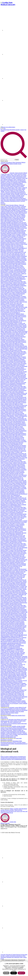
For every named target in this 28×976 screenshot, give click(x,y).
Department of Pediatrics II (7, 288)
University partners (21, 742)
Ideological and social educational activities (17, 346)
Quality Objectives (18, 174)
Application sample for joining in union (14, 244)
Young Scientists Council (6, 197)
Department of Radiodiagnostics (17, 383)
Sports (16, 190)
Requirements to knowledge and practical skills (13, 263)
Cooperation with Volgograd (7, 655)
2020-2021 (17, 253)
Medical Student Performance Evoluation (16, 683)
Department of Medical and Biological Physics (12, 399)
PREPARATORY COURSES (14, 644)
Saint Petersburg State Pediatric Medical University (13, 678)
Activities (3, 629)
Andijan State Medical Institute (17, 653)
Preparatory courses (5, 181)
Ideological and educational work (17, 277)
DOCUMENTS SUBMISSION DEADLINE (11, 648)
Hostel (12, 226)
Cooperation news (5, 652)
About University (19, 172)
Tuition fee (13, 185)
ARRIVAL (3, 649)
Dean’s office (14, 187)
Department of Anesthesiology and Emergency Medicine (11, 313)
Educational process (16, 224)
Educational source (10, 267)
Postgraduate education (20, 532)
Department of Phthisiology (10, 618)
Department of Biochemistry (7, 323)
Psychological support (9, 193)
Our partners (20, 651)
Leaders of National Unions (15, 238)
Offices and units (5, 626)
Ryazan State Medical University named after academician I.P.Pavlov (14, 670)
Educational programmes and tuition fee (14, 224)
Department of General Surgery (17, 459)
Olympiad (11, 477)
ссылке (22, 966)
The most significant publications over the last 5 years (12, 474)
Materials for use (9, 703)
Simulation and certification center (9, 694)
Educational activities (15, 129)
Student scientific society (7, 430)
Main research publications (19, 583)
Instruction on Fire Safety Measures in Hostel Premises (13, 231)
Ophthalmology (14, 504)
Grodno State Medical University (8, 3)
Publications (24, 276)
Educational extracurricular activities (18, 371)
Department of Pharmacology (20, 602)
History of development (6, 695)
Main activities (16, 210)
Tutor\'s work (10, 237)
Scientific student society (7, 539)
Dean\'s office (18, 213)
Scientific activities (10, 194)
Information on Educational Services (9, 639)
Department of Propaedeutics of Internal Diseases (15, 541)
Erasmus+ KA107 (22, 680)
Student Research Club (14, 268)
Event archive (10, 252)
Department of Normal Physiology (9, 440)
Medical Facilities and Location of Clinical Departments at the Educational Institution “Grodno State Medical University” (13, 732)
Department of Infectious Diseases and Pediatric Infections (13, 373)
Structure (3, 177)
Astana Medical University (15, 663)
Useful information (15, 254)
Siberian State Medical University (12, 672)
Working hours (15, 221)
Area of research (8, 727)
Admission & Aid (21, 179)
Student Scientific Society (15, 163)
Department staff (9, 210)
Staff (10, 538)
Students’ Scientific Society (17, 195)
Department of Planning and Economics (10, 690)
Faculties (8, 178)
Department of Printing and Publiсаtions (14, 691)
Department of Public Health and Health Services (13, 467)
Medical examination (18, 237)
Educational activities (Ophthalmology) (12, 506)
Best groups (8, 226)
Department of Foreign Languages (12, 367)
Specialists (9, 698)
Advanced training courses (7, 574)
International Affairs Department (13, 162)
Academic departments (16, 178)
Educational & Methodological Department (11, 700)
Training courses (8, 293)
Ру (1, 128)
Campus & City (4, 718)
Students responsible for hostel (13, 233)
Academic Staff (8, 385)
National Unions (5, 238)
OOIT (6, 687)
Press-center (6, 199)
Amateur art (12, 190)
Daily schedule (8, 230)
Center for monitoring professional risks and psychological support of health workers (13, 565)
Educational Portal (5, 129)
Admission (3, 162)
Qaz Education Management (7, 677)
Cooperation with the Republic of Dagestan (14, 657)
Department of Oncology (7, 479)
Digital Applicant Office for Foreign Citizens (13, 185)
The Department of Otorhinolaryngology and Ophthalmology (14, 494)
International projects (15, 201)
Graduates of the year (11, 246)
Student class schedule (6, 187)
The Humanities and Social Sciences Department (13, 586)
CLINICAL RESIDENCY (7, 640)
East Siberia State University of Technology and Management (12, 655)
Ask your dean (7, 254)
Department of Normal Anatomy (12, 432)
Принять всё (21, 972)
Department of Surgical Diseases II (9, 296)
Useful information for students (14, 699)
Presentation (8, 248)
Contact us (12, 636)
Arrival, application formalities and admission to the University (13, 222)
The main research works (19, 328)
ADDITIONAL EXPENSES (8, 645)
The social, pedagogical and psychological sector (12, 696)
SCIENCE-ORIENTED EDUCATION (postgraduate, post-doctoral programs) (13, 642)
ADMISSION (9, 649)
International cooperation (15, 199)
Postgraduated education (6, 276)
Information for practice (19, 225)
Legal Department (12, 702)
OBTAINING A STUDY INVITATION (10, 647)
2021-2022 (12, 253)
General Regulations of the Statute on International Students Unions (12, 240)
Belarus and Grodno (21, 175)
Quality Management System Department (17, 209)
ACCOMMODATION (18, 649)
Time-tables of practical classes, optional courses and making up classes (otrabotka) (13, 266)
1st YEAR (20, 639)
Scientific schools (19, 194)
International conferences (12, 682)
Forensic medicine (14, 520)
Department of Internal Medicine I (9, 257)
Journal (2, 686)
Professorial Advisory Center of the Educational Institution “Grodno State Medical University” (14, 729)
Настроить (6, 972)
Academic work (16, 538)
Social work (6, 391)
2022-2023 (6, 253)
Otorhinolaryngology (6, 496)
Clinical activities (23, 260)
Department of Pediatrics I (15, 261)
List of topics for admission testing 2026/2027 (15, 182)
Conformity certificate (6, 175)
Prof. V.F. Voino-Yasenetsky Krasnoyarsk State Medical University (13, 659)
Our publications (9, 593)
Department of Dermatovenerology (9, 356)
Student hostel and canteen (7, 720)
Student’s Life (14, 248)
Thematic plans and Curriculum (15, 420)
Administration (8, 177)
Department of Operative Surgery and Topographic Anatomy (13, 486)
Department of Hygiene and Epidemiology (11, 339)
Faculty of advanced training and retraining (13, 255)
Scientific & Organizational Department (12, 628)
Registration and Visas (6, 224)
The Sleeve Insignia (17, 331)
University (12, 172)
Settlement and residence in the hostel (18, 228)
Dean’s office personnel (6, 221)
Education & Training (19, 186)
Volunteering (9, 249)
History (24, 174)
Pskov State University (15, 668)
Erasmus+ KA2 (14, 680)
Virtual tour (14, 175)
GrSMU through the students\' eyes (9, 651)
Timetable (6, 163)
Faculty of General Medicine (17, 211)
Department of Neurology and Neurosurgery (11, 422)
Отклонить (13, 972)
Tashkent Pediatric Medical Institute (16, 675)
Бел (5, 128)
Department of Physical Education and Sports (14, 611)
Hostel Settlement (16, 230)
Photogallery (4, 252)
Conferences (21, 391)
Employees (3, 682)
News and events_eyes (21, 511)
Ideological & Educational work (8, 737)
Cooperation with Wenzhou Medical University (12, 664)
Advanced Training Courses (19, 476)
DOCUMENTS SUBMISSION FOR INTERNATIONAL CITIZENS (13, 637)
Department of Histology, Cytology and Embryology (14, 348)
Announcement (17, 252)
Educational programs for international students (12, 183)
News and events (5, 261)
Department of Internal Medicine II (17, 279)
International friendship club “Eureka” (10, 250)
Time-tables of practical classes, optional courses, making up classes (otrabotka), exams (13, 274)
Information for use (8, 269)
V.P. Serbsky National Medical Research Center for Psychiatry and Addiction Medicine (13, 666)
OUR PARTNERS (19, 645)
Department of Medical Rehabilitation (11, 408)
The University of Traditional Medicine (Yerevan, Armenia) (14, 676)
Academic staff (4, 262)
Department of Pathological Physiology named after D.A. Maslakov (12, 526)
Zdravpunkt (17, 193)
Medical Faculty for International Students (14, 218)
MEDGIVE (21, 249)
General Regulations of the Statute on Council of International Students (13, 243)
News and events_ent (18, 503)
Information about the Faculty (8, 213)
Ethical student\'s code (13, 236)
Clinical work (8, 195)
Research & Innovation (6, 725)
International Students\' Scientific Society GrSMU (12, 197)
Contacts (22, 129)
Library (15, 179)
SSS (19, 311)
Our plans (21, 250)
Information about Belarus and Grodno (12, 189)
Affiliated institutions (8, 179)
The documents (8, 686)
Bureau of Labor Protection (15, 626)
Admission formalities (6, 185)
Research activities (14, 260)
